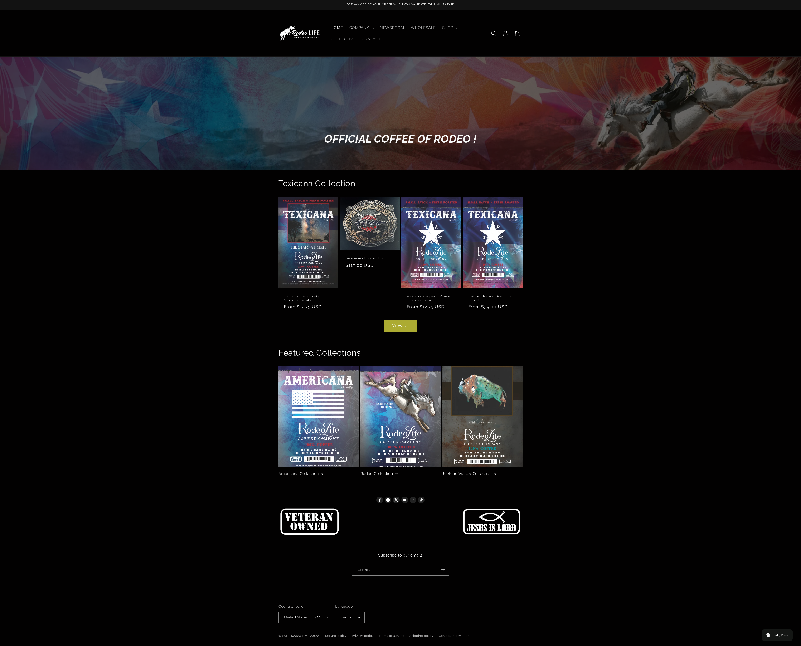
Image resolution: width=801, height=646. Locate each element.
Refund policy (336, 635)
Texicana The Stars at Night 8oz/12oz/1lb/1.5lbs (302, 298)
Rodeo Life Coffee (305, 636)
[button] (361, 28)
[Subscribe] (443, 569)
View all (400, 325)
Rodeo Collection (376, 473)
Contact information (454, 635)
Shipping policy (421, 635)
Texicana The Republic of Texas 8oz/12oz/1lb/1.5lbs (428, 298)
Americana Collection (298, 473)
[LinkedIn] (413, 500)
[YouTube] (404, 500)
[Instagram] (388, 500)
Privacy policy (363, 635)
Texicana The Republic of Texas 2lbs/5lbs (490, 298)
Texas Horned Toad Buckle (364, 258)
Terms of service (391, 635)
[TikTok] (421, 500)
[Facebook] (379, 500)
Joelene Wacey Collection (467, 473)
